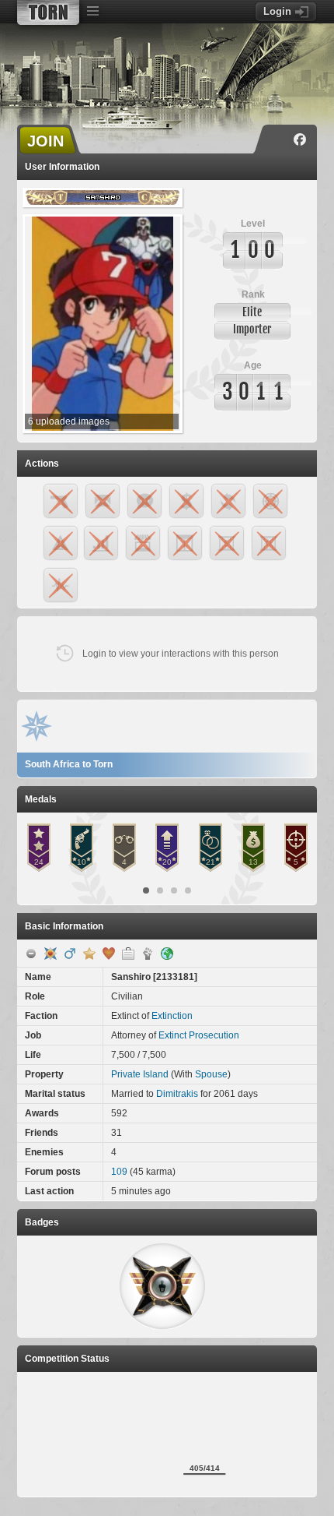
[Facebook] (300, 139)
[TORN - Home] (48, 12)
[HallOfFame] (50, 953)
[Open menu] (92, 11)
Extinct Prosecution (198, 1035)
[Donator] (89, 953)
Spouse (211, 1074)
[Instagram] (277, 139)
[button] (162, 1286)
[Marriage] (109, 953)
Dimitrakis (177, 1093)
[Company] (128, 953)
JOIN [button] (45, 141)
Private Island (140, 1074)
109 (119, 1171)
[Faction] (147, 953)
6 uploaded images (69, 421)
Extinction (172, 1015)
